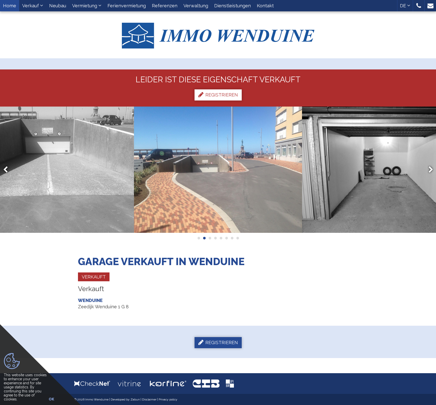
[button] (418, 5)
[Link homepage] (218, 33)
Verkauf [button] (31, 5)
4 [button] (215, 238)
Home (9, 5)
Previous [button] (8, 170)
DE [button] (403, 5)
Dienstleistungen (232, 5)
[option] (218, 170)
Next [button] (428, 170)
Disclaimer (149, 399)
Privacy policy (168, 399)
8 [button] (237, 238)
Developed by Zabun (125, 399)
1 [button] (198, 238)
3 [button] (209, 238)
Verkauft (94, 277)
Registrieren (221, 94)
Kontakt (265, 5)
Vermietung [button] (85, 5)
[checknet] (96, 383)
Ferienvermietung (126, 5)
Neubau (57, 5)
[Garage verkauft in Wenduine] (218, 170)
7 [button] (232, 238)
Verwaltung (195, 5)
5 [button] (221, 238)
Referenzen (164, 5)
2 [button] (204, 238)
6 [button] (226, 238)
